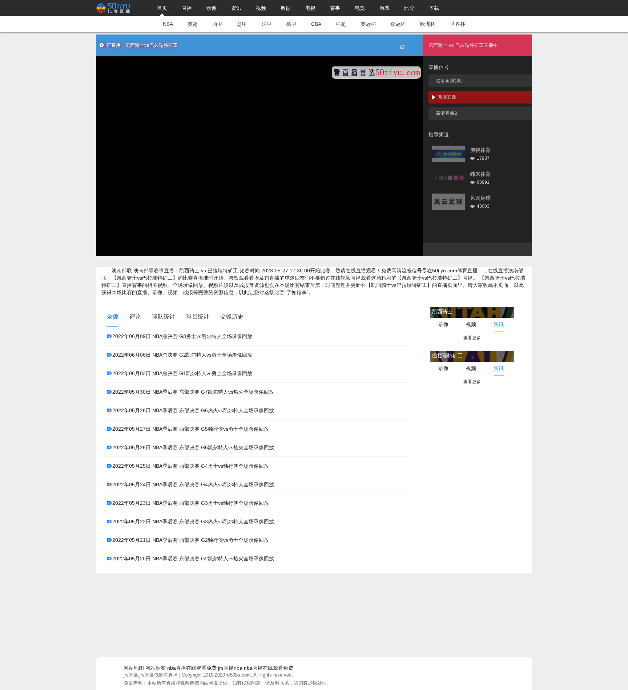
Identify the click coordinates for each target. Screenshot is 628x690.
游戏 (384, 8)
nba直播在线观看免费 (192, 668)
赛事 (335, 8)
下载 (434, 8)
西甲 (217, 24)
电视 (310, 8)
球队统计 (163, 316)
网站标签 (155, 668)
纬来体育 (480, 174)
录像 (211, 8)
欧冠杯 (398, 24)
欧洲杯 (427, 24)
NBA (168, 24)
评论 (135, 316)
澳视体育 (480, 150)
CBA (316, 24)
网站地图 (134, 668)
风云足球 (480, 198)
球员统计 (197, 316)
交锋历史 (231, 316)
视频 (261, 8)
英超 (193, 24)
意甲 (242, 24)
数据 (286, 8)
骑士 (194, 270)
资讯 (236, 8)
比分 (409, 8)
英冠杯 (368, 24)
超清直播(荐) (449, 80)
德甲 (291, 24)
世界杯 (457, 24)
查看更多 (472, 337)
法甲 (267, 24)
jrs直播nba (230, 668)
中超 (341, 24)
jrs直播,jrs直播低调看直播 (151, 675)
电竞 (360, 8)
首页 (162, 8)
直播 (187, 8)
